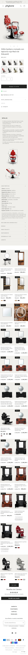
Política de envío (9, 649)
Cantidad (3, 76)
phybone (7, 645)
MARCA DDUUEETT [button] (5, 229)
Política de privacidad (20, 645)
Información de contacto (19, 649)
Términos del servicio (20, 647)
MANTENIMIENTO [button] (5, 233)
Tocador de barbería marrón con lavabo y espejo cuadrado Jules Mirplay (21, 376)
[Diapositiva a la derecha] (17, 46)
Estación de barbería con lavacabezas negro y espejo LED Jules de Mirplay (6, 348)
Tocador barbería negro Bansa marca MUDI (20, 511)
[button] (3, 6)
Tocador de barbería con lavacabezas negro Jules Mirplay (20, 459)
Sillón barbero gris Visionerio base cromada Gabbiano (21, 574)
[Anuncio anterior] (3, 2)
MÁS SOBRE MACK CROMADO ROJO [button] (9, 222)
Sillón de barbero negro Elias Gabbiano (7, 574)
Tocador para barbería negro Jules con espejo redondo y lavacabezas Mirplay (21, 402)
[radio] (4, 62)
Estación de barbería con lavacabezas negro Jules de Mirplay (20, 485)
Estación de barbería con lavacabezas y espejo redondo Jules (20, 429)
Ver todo (14, 585)
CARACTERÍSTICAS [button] (5, 186)
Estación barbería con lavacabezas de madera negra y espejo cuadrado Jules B (20, 349)
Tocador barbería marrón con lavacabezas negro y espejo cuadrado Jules (7, 376)
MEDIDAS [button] (3, 226)
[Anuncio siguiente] (25, 2)
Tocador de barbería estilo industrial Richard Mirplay (20, 269)
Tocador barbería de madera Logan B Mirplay (7, 295)
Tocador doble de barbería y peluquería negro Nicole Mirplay (7, 270)
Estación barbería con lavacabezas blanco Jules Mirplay (6, 485)
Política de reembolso (9, 647)
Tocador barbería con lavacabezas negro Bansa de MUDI (7, 543)
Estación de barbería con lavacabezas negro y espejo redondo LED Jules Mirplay (6, 402)
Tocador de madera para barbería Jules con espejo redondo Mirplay (6, 459)
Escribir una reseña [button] (13, 598)
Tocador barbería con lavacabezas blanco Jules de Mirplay (7, 512)
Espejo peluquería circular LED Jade (20, 323)
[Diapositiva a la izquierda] (10, 46)
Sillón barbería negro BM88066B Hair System (5, 428)
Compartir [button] (5, 106)
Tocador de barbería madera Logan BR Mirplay (21, 295)
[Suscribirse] (23, 623)
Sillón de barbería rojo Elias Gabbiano (20, 542)
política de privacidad (13, 625)
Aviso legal (15, 651)
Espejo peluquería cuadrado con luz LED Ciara (7, 323)
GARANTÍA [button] (3, 240)
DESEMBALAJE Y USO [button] (6, 236)
